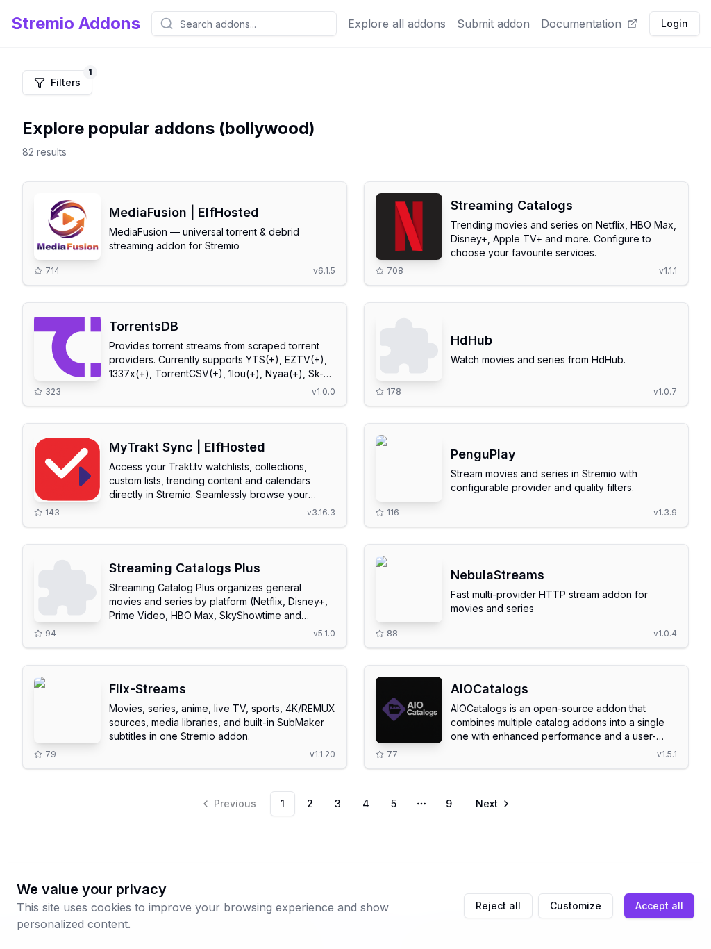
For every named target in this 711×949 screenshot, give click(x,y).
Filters (71, 79)
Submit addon (493, 24)
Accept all (659, 905)
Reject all (498, 905)
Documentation (581, 24)
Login (674, 23)
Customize (575, 905)
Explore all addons (397, 24)
